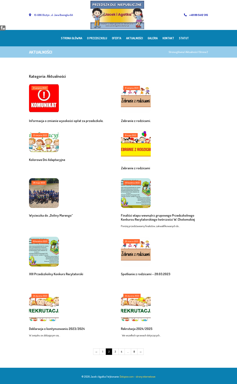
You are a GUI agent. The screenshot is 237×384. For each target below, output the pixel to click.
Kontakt (168, 38)
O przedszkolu (97, 38)
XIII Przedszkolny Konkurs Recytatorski (56, 274)
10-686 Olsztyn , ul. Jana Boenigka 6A (53, 15)
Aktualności (134, 38)
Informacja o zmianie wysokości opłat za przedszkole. (66, 121)
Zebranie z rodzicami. (136, 121)
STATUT (184, 38)
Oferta (116, 38)
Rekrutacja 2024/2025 (136, 329)
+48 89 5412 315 (198, 15)
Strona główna (71, 38)
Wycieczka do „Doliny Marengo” (51, 215)
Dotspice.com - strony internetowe (137, 376)
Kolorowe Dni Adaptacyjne (47, 160)
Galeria (153, 38)
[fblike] (3, 28)
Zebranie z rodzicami (135, 168)
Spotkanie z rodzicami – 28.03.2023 (145, 274)
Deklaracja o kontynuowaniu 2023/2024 (57, 329)
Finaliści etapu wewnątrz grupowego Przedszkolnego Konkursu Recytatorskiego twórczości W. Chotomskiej (158, 217)
